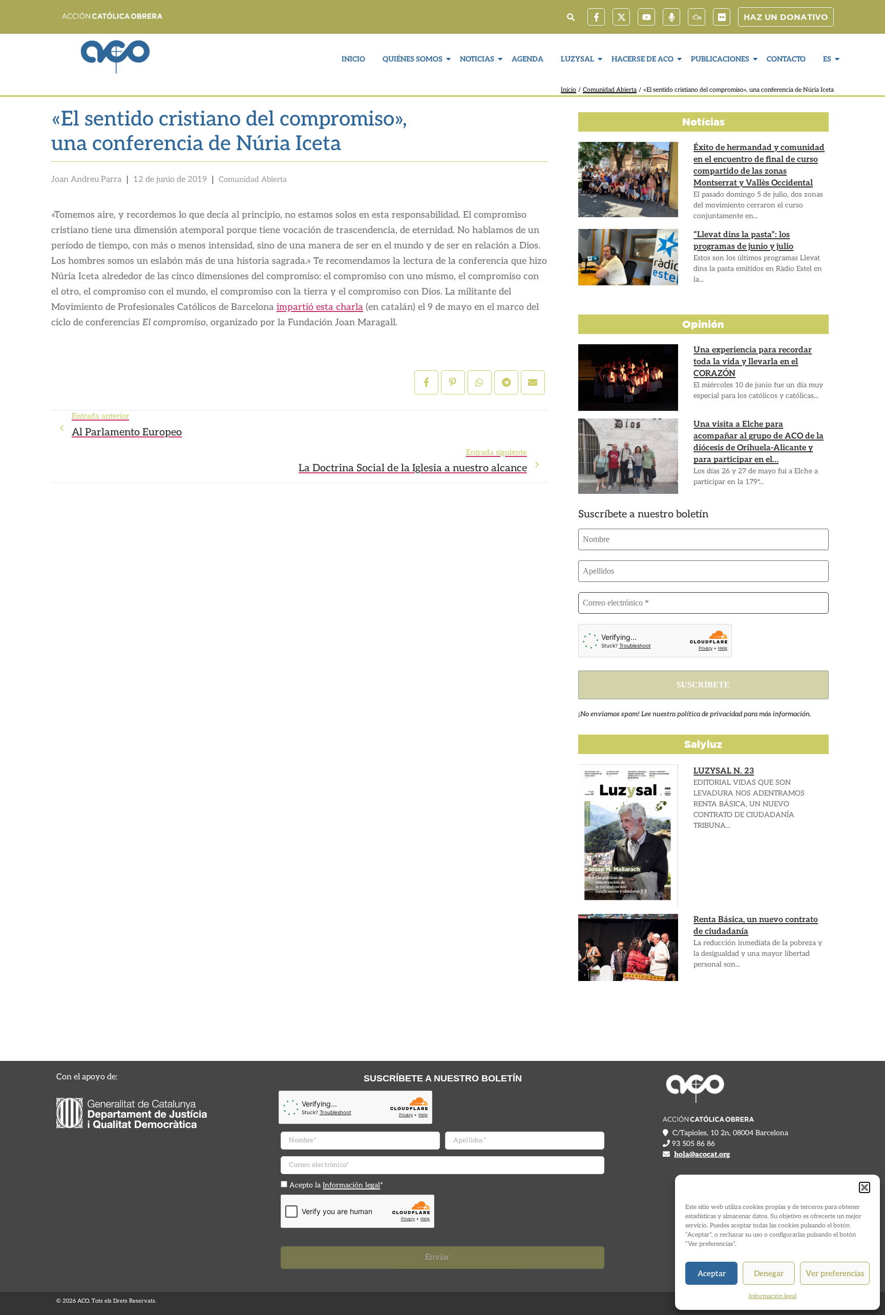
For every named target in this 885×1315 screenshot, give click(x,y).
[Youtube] (646, 17)
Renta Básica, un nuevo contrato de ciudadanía (755, 925)
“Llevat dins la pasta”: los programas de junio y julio (743, 241)
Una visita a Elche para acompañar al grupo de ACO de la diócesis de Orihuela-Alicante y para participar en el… (758, 442)
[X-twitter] (621, 17)
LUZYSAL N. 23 (723, 771)
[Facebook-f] (596, 17)
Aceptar (712, 1273)
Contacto (786, 59)
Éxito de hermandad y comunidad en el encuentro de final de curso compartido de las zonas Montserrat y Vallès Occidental (759, 165)
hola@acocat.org (702, 1154)
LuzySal (577, 59)
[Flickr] (721, 17)
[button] (864, 1187)
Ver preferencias (835, 1273)
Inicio (353, 59)
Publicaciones (720, 59)
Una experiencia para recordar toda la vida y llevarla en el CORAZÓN (752, 362)
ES (827, 59)
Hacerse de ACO (642, 59)
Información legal (772, 1296)
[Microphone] (671, 17)
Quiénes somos (412, 59)
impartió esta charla (320, 307)
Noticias (477, 59)
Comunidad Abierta (610, 90)
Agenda (527, 59)
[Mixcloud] (696, 17)
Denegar (769, 1273)
